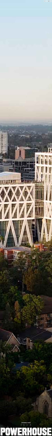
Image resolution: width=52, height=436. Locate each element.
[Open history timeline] (49, 1)
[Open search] (47, 1)
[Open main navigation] (51, 1)
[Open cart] (45, 1)
